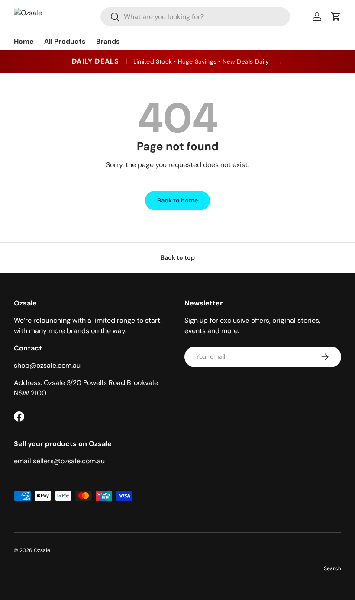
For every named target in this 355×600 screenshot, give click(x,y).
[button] (335, 16)
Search (332, 568)
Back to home (177, 200)
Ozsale (42, 550)
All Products (65, 41)
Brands (108, 41)
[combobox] (195, 16)
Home (24, 41)
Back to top (178, 257)
